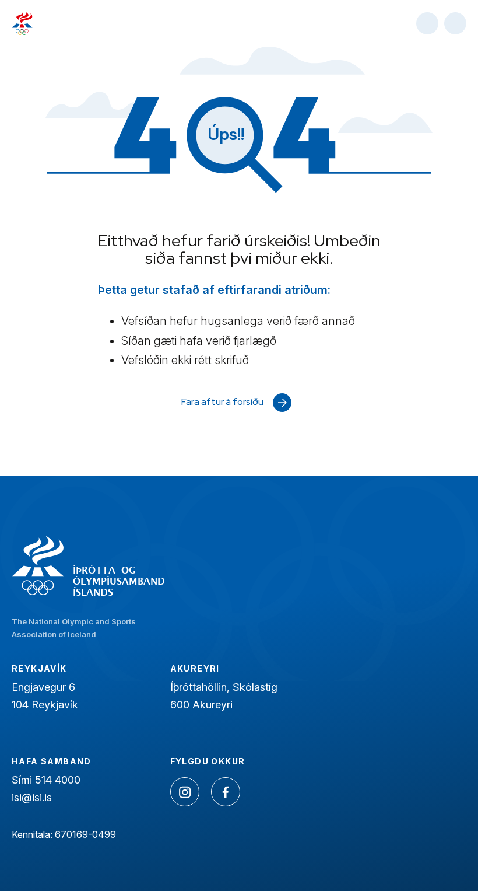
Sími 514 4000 (46, 780)
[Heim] (22, 23)
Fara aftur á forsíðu (222, 402)
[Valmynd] (455, 23)
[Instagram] (184, 791)
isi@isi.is (32, 797)
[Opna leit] (427, 23)
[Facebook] (225, 791)
